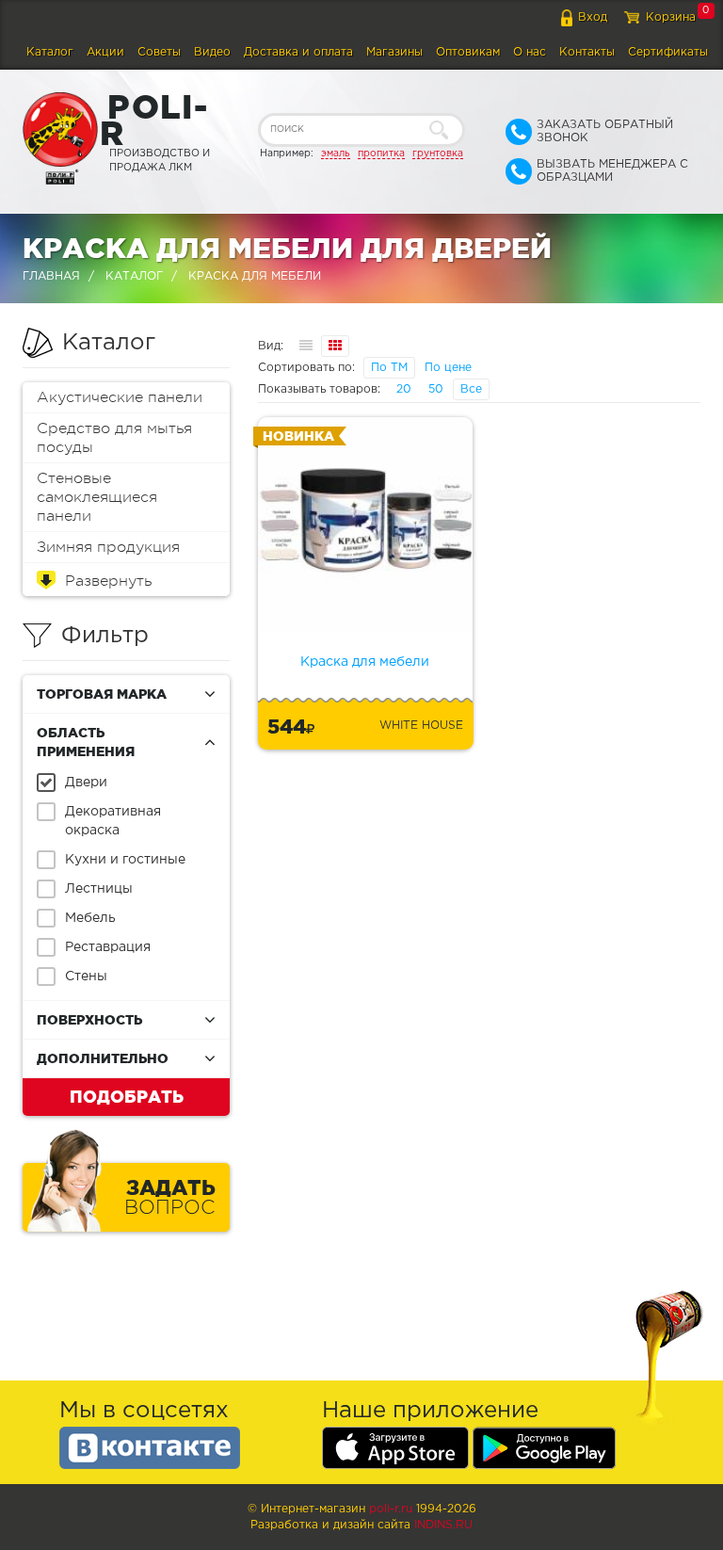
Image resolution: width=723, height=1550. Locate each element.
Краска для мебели (364, 662)
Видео (212, 52)
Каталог (49, 52)
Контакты (587, 52)
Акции (105, 52)
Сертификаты (668, 52)
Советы (159, 52)
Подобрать (127, 1096)
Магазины (394, 52)
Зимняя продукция (108, 547)
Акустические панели (119, 397)
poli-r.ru (390, 1509)
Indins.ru (443, 1525)
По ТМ (389, 368)
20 (403, 389)
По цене (448, 368)
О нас (529, 52)
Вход (592, 17)
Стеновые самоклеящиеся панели (97, 497)
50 (435, 389)
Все (471, 389)
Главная (51, 276)
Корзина (671, 17)
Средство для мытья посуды (114, 438)
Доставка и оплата (298, 52)
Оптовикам (468, 52)
